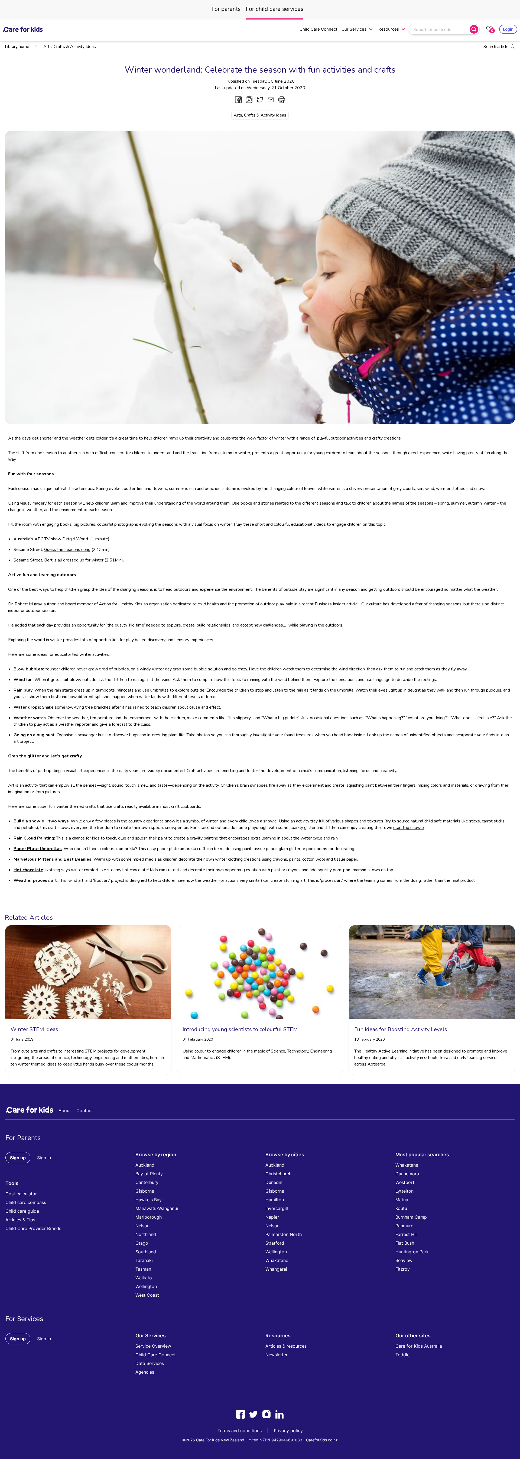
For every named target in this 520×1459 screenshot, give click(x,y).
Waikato (143, 1277)
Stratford (274, 1243)
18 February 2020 (369, 1039)
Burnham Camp (411, 1217)
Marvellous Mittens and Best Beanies (53, 859)
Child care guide (22, 1211)
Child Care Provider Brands (33, 1228)
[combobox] (440, 29)
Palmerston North (283, 1234)
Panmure (404, 1225)
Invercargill (276, 1208)
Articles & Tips (20, 1219)
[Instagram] (266, 1414)
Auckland (144, 1165)
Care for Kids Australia (418, 1346)
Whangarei (276, 1269)
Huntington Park (412, 1251)
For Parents (23, 1138)
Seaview (403, 1260)
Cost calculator (21, 1193)
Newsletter (276, 1354)
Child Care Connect (318, 29)
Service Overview (153, 1346)
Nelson (142, 1225)
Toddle (402, 1354)
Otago (141, 1243)
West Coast (147, 1295)
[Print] (281, 99)
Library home (17, 47)
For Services (24, 1319)
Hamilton (274, 1199)
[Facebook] (240, 1414)
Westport (404, 1182)
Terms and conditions (239, 1430)
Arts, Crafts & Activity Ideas (69, 47)
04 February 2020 (198, 1039)
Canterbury (146, 1182)
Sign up (18, 1157)
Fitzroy (402, 1269)
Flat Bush (404, 1243)
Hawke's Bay (148, 1199)
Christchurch (278, 1173)
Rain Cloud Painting (34, 838)
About (64, 1110)
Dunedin (273, 1182)
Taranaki (144, 1260)
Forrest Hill (406, 1234)
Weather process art (35, 880)
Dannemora (407, 1173)
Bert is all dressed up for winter (73, 560)
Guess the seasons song (67, 550)
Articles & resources (286, 1346)
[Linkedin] (279, 1414)
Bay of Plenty (149, 1173)
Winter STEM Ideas (34, 1029)
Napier (272, 1217)
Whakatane (276, 1260)
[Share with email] (271, 99)
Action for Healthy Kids (120, 604)
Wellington (146, 1286)
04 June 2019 (22, 1039)
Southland (145, 1251)
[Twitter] (253, 1414)
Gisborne (144, 1191)
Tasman (143, 1269)
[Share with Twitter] (260, 99)
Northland (145, 1234)
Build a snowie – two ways (41, 821)
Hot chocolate (28, 870)
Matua (401, 1199)
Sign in (44, 1157)
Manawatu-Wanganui (156, 1208)
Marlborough (148, 1217)
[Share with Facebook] (238, 99)
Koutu (401, 1208)
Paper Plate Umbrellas (38, 849)
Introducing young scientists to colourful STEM (240, 1029)
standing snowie (408, 828)
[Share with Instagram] (249, 99)
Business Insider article (336, 604)
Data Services (149, 1363)
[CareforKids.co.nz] (23, 29)
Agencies (144, 1372)
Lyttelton (404, 1191)
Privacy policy (288, 1430)
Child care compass (25, 1202)
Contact (84, 1110)
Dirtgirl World (75, 539)
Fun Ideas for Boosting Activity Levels (400, 1029)
